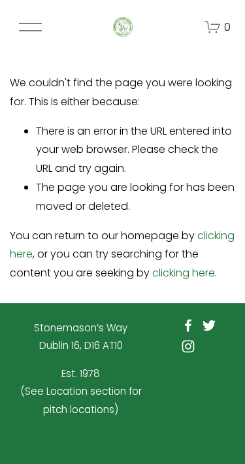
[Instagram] (188, 346)
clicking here (183, 272)
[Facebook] (188, 325)
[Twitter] (209, 325)
